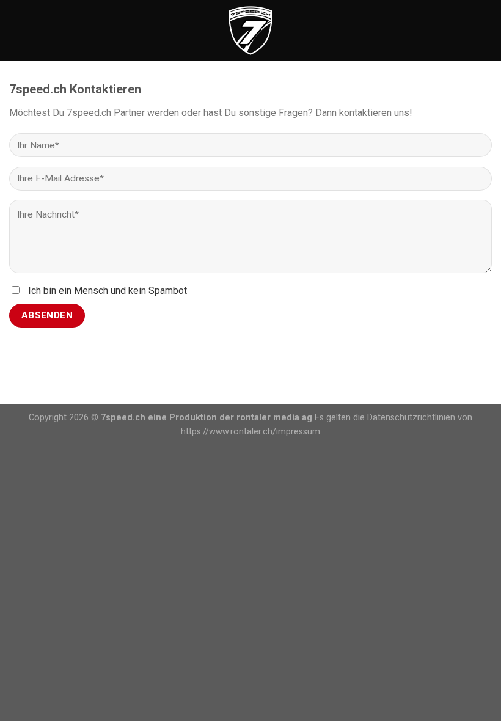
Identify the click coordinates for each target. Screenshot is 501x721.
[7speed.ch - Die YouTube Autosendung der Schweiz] (250, 30)
